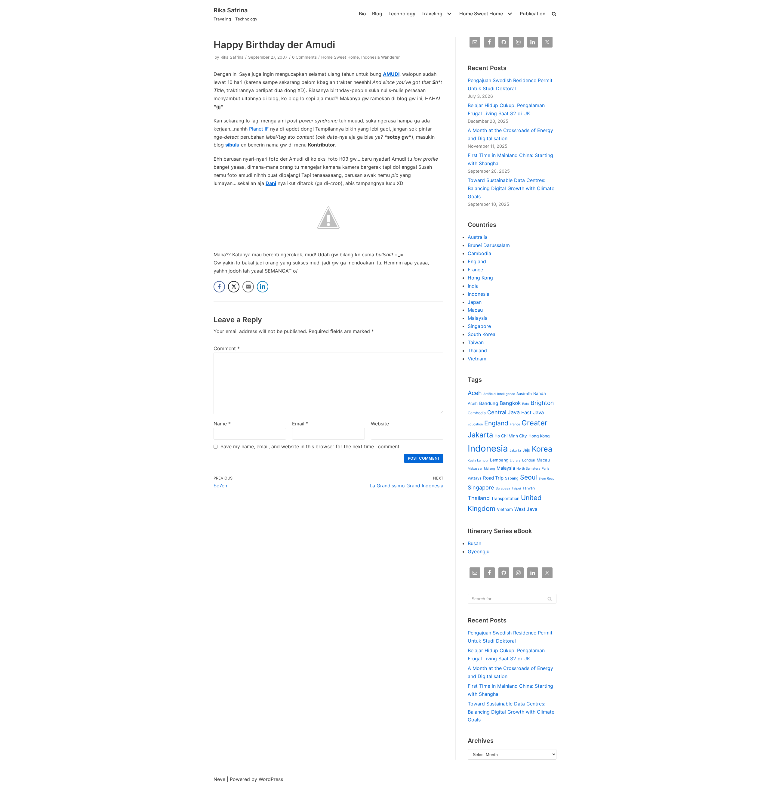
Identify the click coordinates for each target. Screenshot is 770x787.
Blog (377, 14)
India (473, 286)
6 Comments (304, 57)
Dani (271, 183)
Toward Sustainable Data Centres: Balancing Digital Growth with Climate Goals (511, 188)
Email (300, 424)
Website (380, 424)
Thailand (477, 350)
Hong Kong (480, 278)
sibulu (232, 145)
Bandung (488, 403)
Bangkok (510, 403)
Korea (542, 448)
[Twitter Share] (233, 286)
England (477, 261)
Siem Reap (546, 478)
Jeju (526, 450)
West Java (525, 509)
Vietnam (477, 359)
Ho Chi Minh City (510, 436)
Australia (478, 237)
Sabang (512, 478)
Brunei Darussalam (489, 245)
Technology (401, 14)
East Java (532, 412)
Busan (474, 543)
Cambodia (479, 253)
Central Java (503, 412)
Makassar (475, 469)
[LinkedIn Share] (262, 286)
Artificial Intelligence (499, 394)
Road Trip (493, 478)
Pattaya (475, 478)
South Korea (481, 334)
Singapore (479, 326)
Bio (362, 14)
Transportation (505, 498)
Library (515, 460)
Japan (475, 302)
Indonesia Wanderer (380, 57)
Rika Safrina (232, 57)
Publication (533, 14)
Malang (489, 469)
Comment (227, 348)
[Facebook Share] (219, 286)
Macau (475, 310)
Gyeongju (478, 551)
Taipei (516, 488)
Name (222, 424)
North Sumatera (528, 469)
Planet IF (259, 129)
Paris (546, 469)
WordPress (271, 779)
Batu (525, 404)
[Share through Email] (248, 286)
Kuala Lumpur (478, 460)
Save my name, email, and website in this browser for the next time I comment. (310, 446)
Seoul (528, 477)
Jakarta (515, 450)
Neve (219, 779)
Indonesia (478, 294)
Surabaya (503, 488)
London (528, 460)
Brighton (542, 402)
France (475, 270)
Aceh (475, 393)
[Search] (549, 598)
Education (475, 424)
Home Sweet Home (340, 57)
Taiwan (476, 342)
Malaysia (478, 318)
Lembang (499, 460)
